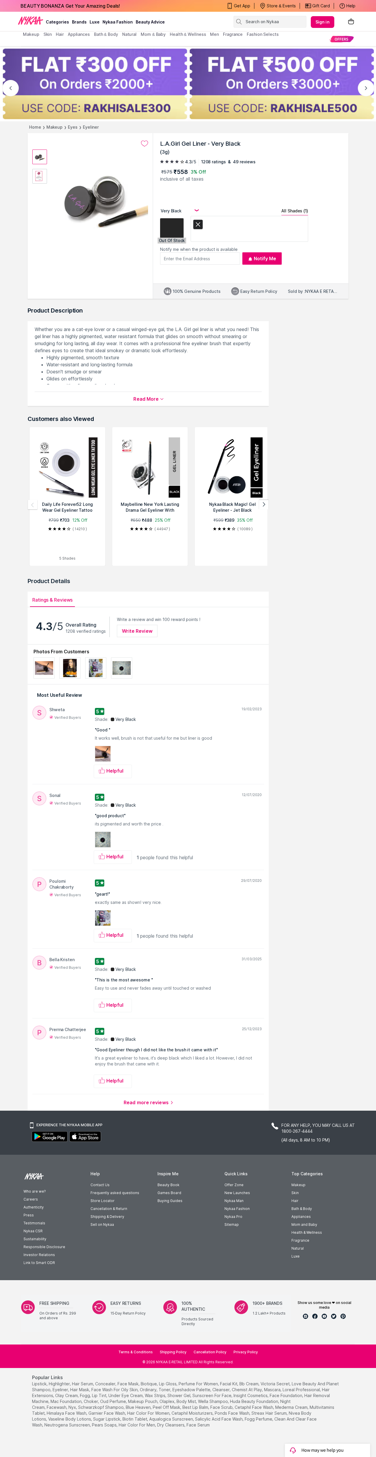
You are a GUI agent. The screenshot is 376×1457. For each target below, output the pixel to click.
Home (35, 127)
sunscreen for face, (212, 1395)
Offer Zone (234, 1185)
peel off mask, (167, 1407)
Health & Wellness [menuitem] (188, 34)
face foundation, (286, 1395)
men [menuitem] (214, 34)
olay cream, (67, 1395)
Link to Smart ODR (39, 1262)
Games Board (169, 1193)
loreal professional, (302, 1389)
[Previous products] (32, 504)
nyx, (72, 1407)
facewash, (57, 1407)
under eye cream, (126, 1395)
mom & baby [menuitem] (153, 34)
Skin (295, 1193)
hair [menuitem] (60, 34)
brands (79, 21)
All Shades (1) (294, 210)
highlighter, (60, 1383)
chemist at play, (247, 1389)
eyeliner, (61, 1389)
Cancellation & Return (108, 1208)
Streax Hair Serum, (269, 1413)
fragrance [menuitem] (233, 34)
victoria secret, (276, 1383)
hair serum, (83, 1383)
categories (57, 21)
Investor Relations (39, 1255)
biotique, (149, 1383)
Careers (31, 1199)
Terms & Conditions (135, 1352)
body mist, (187, 1401)
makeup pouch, (143, 1401)
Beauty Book (168, 1185)
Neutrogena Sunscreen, (67, 1424)
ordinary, (148, 1389)
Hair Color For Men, (137, 1424)
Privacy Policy (246, 1352)
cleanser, (221, 1389)
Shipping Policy (173, 1352)
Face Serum (198, 1424)
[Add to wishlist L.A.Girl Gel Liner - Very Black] (144, 143)
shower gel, (179, 1395)
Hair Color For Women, (148, 1413)
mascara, (272, 1389)
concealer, (105, 1383)
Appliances (301, 1216)
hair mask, (80, 1389)
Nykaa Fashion (118, 21)
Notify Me (265, 258)
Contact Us (100, 1185)
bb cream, (249, 1383)
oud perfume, (113, 1401)
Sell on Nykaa (102, 1224)
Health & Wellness (306, 1232)
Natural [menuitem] (129, 34)
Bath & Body (301, 1208)
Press (29, 1215)
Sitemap (231, 1224)
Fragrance (300, 1240)
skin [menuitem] (47, 34)
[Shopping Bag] (351, 22)
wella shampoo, (213, 1401)
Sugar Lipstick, (107, 1418)
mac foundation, (67, 1401)
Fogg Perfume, (259, 1418)
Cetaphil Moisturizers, (193, 1413)
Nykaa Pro (233, 1216)
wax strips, (155, 1395)
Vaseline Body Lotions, (70, 1418)
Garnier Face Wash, (107, 1413)
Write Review (137, 631)
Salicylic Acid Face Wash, (219, 1418)
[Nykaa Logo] (30, 20)
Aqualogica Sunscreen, (171, 1418)
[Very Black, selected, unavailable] (198, 225)
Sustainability (35, 1239)
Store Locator (102, 1200)
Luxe (295, 1256)
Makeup (54, 127)
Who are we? (35, 1191)
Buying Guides (169, 1200)
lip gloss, (168, 1383)
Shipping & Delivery (107, 1216)
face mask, (129, 1383)
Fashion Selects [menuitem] (263, 34)
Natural (297, 1248)
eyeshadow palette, (191, 1389)
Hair (294, 1200)
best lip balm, (195, 1407)
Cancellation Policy (210, 1352)
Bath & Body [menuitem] (106, 34)
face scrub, (222, 1407)
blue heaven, (139, 1407)
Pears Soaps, (105, 1424)
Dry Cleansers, (171, 1424)
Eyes (73, 127)
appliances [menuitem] (79, 34)
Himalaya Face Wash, (67, 1413)
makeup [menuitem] (31, 34)
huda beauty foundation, (254, 1401)
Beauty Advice (150, 21)
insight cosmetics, (251, 1395)
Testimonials (34, 1223)
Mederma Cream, (291, 1407)
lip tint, (99, 1395)
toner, (165, 1389)
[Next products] (263, 504)
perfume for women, (199, 1383)
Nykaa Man (234, 1200)
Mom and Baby (304, 1224)
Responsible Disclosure (44, 1247)
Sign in (322, 21)
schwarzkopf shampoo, (101, 1407)
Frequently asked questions (114, 1193)
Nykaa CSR (33, 1231)
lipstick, (40, 1383)
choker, (91, 1401)
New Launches (237, 1193)
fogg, (85, 1395)
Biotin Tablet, (135, 1418)
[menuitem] (341, 39)
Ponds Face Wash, (232, 1413)
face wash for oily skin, (115, 1389)
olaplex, (167, 1401)
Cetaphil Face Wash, (254, 1407)
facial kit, (229, 1383)
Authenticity (34, 1207)
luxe (95, 21)
